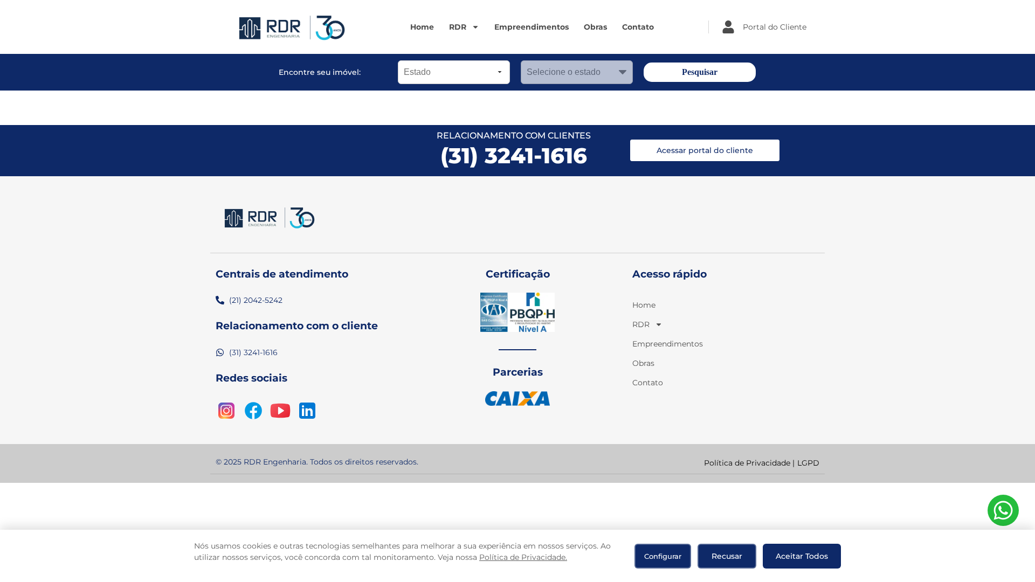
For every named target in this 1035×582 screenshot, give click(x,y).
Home (422, 27)
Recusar (727, 556)
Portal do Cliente (774, 27)
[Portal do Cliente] (728, 26)
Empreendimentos (531, 27)
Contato (638, 27)
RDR (457, 27)
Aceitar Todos (802, 556)
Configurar (662, 556)
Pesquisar (699, 72)
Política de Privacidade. (523, 557)
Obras (595, 27)
